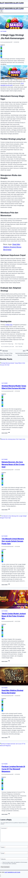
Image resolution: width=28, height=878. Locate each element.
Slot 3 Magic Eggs (19, 343)
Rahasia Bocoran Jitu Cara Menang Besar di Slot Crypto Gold (13, 464)
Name (3, 847)
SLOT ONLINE (3, 31)
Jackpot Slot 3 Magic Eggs (7, 343)
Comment (4, 828)
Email (3, 853)
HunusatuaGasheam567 (7, 42)
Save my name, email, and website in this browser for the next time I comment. (15, 863)
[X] (14, 51)
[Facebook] (14, 46)
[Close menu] (0, 876)
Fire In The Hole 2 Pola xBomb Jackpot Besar (6, 353)
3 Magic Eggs (9, 324)
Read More (6, 433)
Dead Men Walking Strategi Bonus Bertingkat (12, 247)
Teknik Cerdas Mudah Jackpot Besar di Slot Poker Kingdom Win (14, 616)
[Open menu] (1, 11)
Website (3, 859)
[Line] (14, 55)
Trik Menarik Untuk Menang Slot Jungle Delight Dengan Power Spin (13, 541)
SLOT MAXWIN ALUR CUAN (7, 346)
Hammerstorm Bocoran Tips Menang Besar (21, 353)
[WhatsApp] (14, 48)
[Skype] (14, 49)
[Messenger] (14, 54)
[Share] (14, 57)
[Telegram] (14, 52)
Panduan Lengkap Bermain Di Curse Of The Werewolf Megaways (13, 768)
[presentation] (14, 371)
